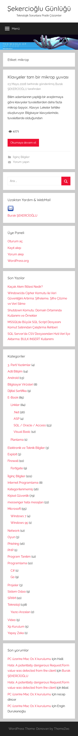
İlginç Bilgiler (21, 157)
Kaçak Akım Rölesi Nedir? (25, 286)
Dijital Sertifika (17, 391)
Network (14, 530)
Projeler (13, 585)
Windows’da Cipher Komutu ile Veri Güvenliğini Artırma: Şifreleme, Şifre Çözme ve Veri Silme (37, 298)
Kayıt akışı (14, 248)
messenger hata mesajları (26, 502)
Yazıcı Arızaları (20, 612)
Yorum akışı (16, 254)
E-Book (13, 397)
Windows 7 (18, 516)
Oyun (11, 537)
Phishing (13, 544)
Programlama (17, 563)
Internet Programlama (23, 482)
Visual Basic (22, 432)
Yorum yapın (21, 162)
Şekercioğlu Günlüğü (39, 8)
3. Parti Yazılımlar (19, 365)
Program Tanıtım (19, 556)
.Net (16, 412)
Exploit (12, 454)
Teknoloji (14, 604)
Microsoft (14, 509)
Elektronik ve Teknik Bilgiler (26, 448)
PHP (11, 550)
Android (13, 378)
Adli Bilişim (15, 371)
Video (12, 620)
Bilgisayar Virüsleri (20, 384)
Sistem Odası (17, 591)
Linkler (15, 405)
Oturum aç (15, 241)
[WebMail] (11, 210)
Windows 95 (19, 523)
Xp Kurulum (16, 626)
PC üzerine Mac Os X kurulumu (29, 659)
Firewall (13, 461)
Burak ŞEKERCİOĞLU (22, 215)
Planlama (17, 439)
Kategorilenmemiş (20, 489)
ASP (17, 418)
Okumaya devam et (23, 142)
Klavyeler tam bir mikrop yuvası (38, 77)
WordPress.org (18, 261)
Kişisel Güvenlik (18, 495)
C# (13, 570)
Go (13, 577)
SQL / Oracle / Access (30, 425)
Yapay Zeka (16, 633)
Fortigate (17, 468)
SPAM (12, 598)
